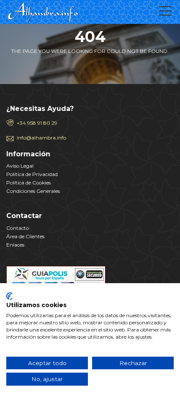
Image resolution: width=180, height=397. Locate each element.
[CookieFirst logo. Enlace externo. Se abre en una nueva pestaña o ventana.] (9, 296)
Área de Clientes (25, 236)
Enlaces (15, 245)
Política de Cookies (28, 182)
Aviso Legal (19, 166)
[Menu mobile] (165, 12)
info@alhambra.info (41, 137)
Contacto (17, 228)
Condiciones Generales (33, 191)
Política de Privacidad (32, 174)
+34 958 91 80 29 (37, 123)
